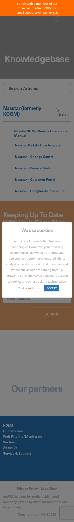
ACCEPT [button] (51, 288)
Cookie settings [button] (28, 288)
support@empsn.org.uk (41, 12)
